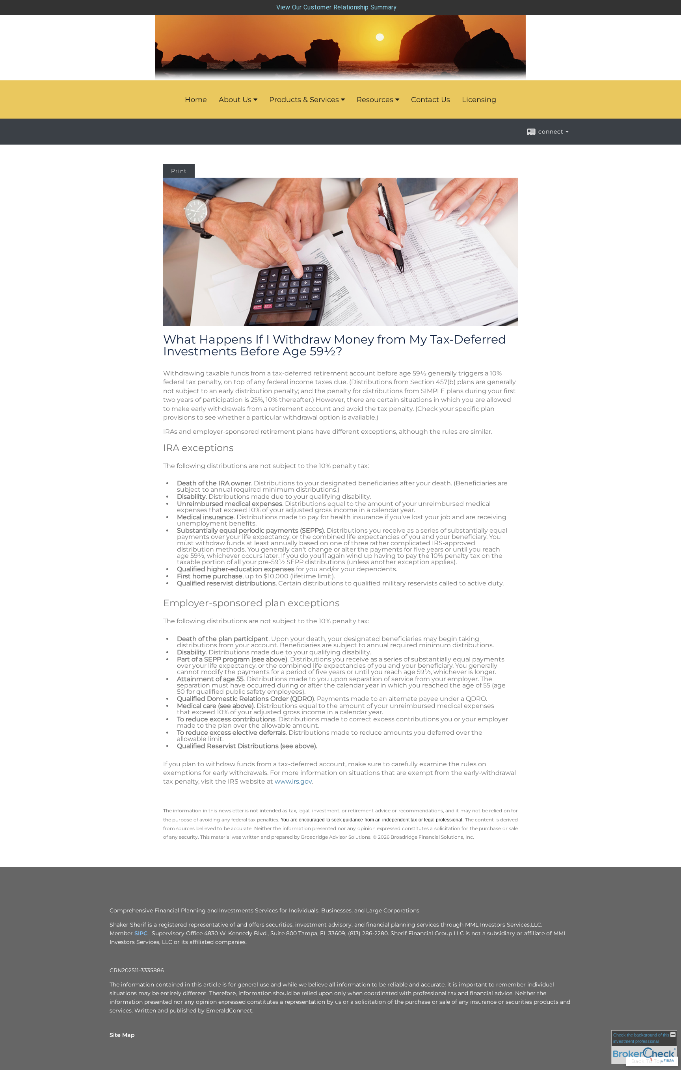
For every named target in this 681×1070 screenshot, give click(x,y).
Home (196, 99)
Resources (375, 99)
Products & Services (304, 99)
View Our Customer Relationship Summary (336, 7)
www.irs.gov (293, 781)
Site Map (122, 1034)
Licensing (479, 99)
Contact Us (430, 99)
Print (179, 171)
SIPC (140, 933)
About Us (235, 99)
